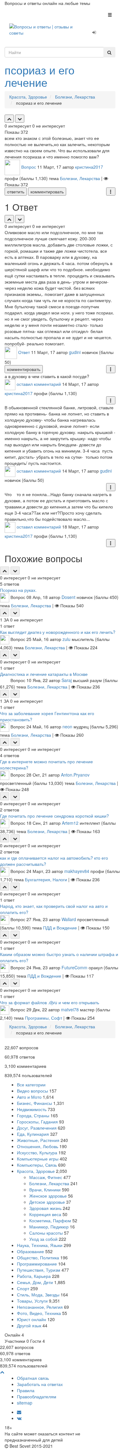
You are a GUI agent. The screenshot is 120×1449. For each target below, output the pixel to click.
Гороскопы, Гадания (37, 1121)
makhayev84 (76, 871)
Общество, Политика (38, 1257)
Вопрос (28, 167)
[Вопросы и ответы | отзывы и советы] (41, 29)
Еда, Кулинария (33, 1134)
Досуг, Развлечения (37, 1128)
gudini (75, 352)
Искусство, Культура (37, 1152)
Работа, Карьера (34, 1276)
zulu (66, 639)
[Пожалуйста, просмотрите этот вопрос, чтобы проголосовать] (4, 571)
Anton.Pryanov (75, 774)
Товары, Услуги (32, 1301)
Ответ (24, 352)
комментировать (47, 191)
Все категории (31, 1084)
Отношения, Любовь (37, 1146)
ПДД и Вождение (60, 928)
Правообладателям (36, 1396)
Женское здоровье (48, 1196)
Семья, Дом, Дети (35, 1282)
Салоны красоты (46, 1233)
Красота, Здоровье (36, 1171)
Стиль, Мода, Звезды (38, 1294)
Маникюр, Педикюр (49, 1227)
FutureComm (74, 967)
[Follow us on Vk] (19, 1418)
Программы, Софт (43, 1018)
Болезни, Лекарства (80, 178)
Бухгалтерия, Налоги (46, 879)
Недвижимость (31, 1109)
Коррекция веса (45, 1214)
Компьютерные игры (37, 1159)
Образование (30, 1251)
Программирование (37, 1264)
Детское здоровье (47, 1202)
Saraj (67, 680)
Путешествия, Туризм (38, 1270)
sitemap (24, 1403)
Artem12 (70, 822)
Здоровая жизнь (45, 1208)
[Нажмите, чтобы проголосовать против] (19, 119)
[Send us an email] (19, 1412)
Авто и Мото (29, 1097)
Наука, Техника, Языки (39, 1245)
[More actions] (110, 191)
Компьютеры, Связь (37, 1165)
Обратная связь (33, 1378)
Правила (25, 1390)
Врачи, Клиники (45, 1189)
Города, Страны (33, 1115)
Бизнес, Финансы (34, 1103)
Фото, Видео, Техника (39, 1313)
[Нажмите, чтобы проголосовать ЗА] (9, 119)
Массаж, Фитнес (45, 1177)
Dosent (68, 597)
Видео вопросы (32, 1091)
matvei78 (70, 1009)
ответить (15, 191)
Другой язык (29, 1325)
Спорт (23, 1288)
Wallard (69, 919)
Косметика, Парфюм (50, 1220)
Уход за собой (43, 1239)
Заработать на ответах (40, 1384)
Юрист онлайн (31, 1319)
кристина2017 (89, 167)
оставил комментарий (39, 384)
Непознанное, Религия (40, 1307)
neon (67, 726)
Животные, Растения (38, 1140)
